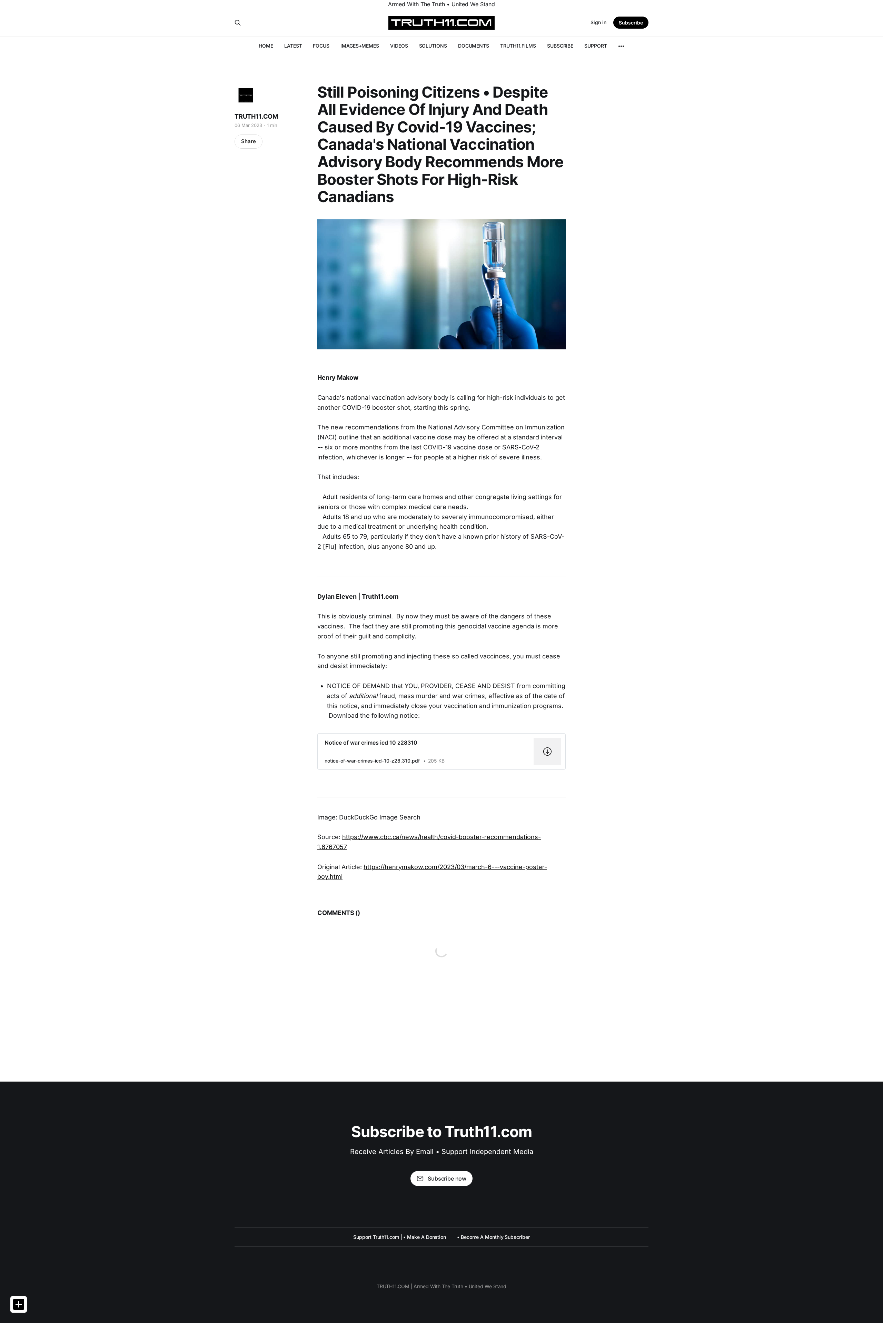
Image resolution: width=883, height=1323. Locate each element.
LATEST (293, 46)
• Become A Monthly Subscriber (493, 1237)
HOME (266, 46)
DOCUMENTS (473, 46)
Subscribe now (447, 1178)
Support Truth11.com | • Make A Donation (399, 1237)
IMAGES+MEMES (359, 46)
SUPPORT (595, 46)
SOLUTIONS (433, 46)
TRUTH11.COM (256, 116)
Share (248, 141)
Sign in (598, 22)
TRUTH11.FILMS (518, 46)
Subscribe (631, 23)
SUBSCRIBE (560, 46)
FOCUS (321, 46)
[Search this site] (237, 23)
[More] (621, 46)
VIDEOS (399, 46)
